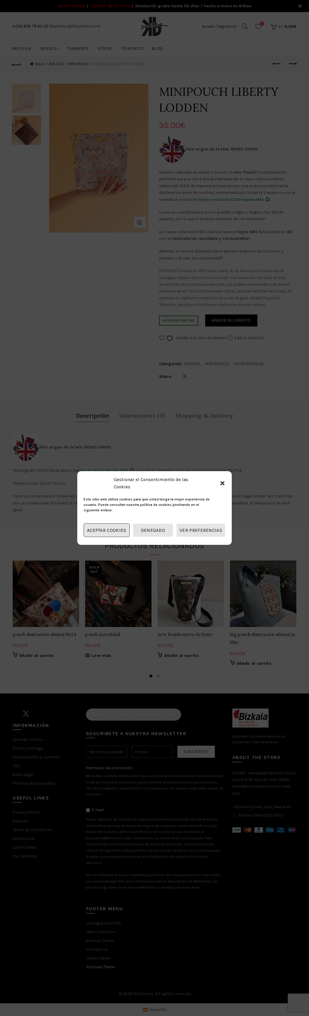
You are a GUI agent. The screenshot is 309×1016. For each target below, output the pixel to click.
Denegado (153, 530)
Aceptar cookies (106, 530)
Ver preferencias (201, 530)
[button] (222, 483)
